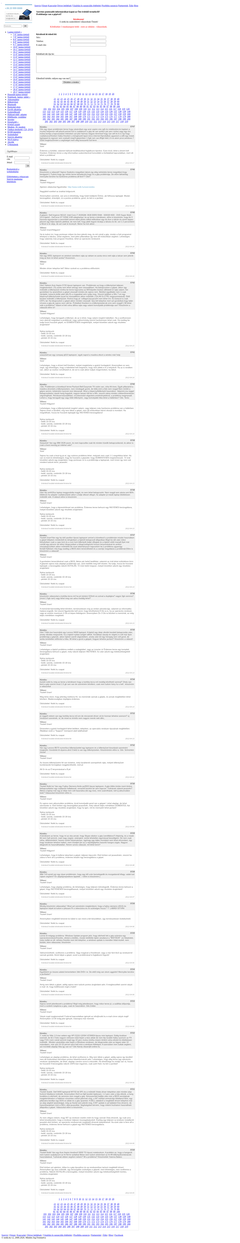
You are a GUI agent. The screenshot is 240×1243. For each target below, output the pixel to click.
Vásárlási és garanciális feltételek (86, 5)
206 (68, 121)
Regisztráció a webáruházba (13, 170)
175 (106, 116)
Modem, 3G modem (16, 127)
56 (105, 101)
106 (67, 109)
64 (65, 104)
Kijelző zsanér (14, 124)
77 (108, 104)
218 (122, 121)
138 (120, 111)
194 (102, 119)
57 (108, 101)
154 (102, 114)
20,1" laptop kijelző (21, 92)
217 (117, 121)
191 (88, 119)
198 (120, 119)
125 (62, 111)
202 (51, 121)
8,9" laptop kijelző (21, 42)
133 (97, 111)
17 (103, 94)
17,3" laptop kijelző (21, 87)
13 (90, 94)
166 (66, 116)
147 (71, 114)
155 (106, 114)
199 (124, 119)
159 (124, 114)
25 (68, 99)
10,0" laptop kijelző (21, 47)
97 (108, 106)
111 (89, 109)
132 (93, 111)
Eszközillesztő (14, 112)
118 (119, 109)
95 (101, 106)
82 (58, 106)
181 (44, 119)
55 (101, 101)
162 (48, 116)
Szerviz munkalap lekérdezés (14, 180)
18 (106, 94)
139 (124, 111)
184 (57, 119)
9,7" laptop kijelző (21, 44)
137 (115, 111)
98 (111, 106)
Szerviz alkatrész (15, 137)
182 (48, 119)
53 (95, 101)
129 (80, 111)
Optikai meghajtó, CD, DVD (20, 129)
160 (128, 114)
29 (81, 99)
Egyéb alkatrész (14, 109)
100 (118, 106)
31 (88, 99)
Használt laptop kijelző (18, 94)
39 (115, 99)
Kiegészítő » (13, 122)
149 (80, 114)
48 (78, 101)
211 (90, 121)
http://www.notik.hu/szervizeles (81, 187)
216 (113, 121)
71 (88, 104)
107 (71, 109)
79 (115, 104)
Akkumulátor (13, 99)
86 (71, 106)
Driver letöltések (64, 5)
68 (78, 104)
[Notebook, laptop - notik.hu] (1, 2)
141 (44, 114)
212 (95, 121)
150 (84, 114)
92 (91, 106)
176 (111, 116)
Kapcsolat (52, 5)
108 (76, 109)
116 (110, 109)
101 (45, 109)
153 (97, 114)
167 (71, 116)
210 (86, 121)
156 (111, 114)
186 (66, 119)
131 (88, 111)
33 (95, 99)
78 (111, 104)
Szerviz (37, 5)
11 (83, 94)
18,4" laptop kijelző (21, 89)
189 (80, 119)
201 (46, 121)
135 (106, 111)
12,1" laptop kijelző (21, 59)
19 (110, 94)
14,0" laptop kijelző (21, 67)
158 (120, 114)
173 (97, 116)
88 (78, 106)
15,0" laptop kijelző (21, 72)
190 (84, 119)
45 (68, 101)
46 (71, 101)
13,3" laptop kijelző (21, 62)
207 (73, 121)
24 (65, 99)
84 (64, 106)
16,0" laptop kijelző (21, 79)
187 (71, 119)
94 (98, 106)
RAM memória (14, 132)
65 (68, 104)
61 (55, 104)
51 (88, 101)
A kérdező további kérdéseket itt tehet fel (56, 163)
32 (91, 99)
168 (75, 116)
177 (115, 116)
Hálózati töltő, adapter (17, 114)
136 (111, 111)
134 (102, 111)
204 (60, 121)
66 (71, 104)
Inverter (11, 119)
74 (98, 104)
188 (75, 119)
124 (57, 111)
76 (105, 104)
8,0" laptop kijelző (21, 39)
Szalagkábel (13, 134)
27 (75, 99)
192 (93, 119)
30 (85, 99)
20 (113, 94)
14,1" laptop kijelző (21, 69)
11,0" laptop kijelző (21, 54)
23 (61, 99)
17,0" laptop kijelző (21, 84)
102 (49, 109)
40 (118, 99)
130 (84, 111)
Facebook (119, 1235)
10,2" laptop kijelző (21, 52)
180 (128, 116)
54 (98, 101)
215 (108, 121)
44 (65, 101)
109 (80, 109)
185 (62, 119)
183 (53, 119)
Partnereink (123, 5)
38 (111, 99)
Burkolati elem (14, 107)
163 (53, 116)
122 (48, 111)
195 (106, 119)
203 (55, 121)
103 (54, 109)
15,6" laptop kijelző (21, 77)
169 (80, 116)
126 (66, 111)
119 (123, 109)
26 (71, 99)
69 (81, 104)
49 (81, 101)
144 (57, 114)
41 (55, 101)
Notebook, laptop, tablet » (19, 97)
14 (93, 94)
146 (66, 114)
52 (91, 101)
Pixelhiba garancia (110, 5)
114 (102, 109)
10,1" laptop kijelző (21, 49)
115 (106, 109)
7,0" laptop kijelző (21, 34)
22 (58, 99)
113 (97, 109)
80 (118, 104)
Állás (131, 5)
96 (104, 106)
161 (44, 116)
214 (104, 121)
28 (78, 99)
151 (88, 114)
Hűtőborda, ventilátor (17, 117)
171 (88, 116)
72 (91, 104)
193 (97, 119)
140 (128, 111)
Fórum (44, 5)
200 (128, 119)
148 (75, 114)
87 (74, 106)
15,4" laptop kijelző (21, 74)
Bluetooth (12, 104)
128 (75, 111)
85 (68, 106)
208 (77, 121)
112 (93, 109)
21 (55, 99)
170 (84, 116)
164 (57, 116)
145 (62, 114)
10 (80, 94)
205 (64, 121)
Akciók (11, 142)
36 (105, 99)
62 (58, 104)
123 (53, 111)
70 (85, 104)
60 (118, 101)
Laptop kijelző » (15, 32)
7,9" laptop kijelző (21, 37)
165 (62, 116)
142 (48, 114)
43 (61, 101)
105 (62, 109)
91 (88, 106)
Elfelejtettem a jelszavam (17, 176)
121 (44, 111)
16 (100, 94)
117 (115, 109)
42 (58, 101)
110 (85, 109)
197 (115, 119)
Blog (136, 5)
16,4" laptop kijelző (21, 82)
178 (120, 116)
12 (86, 94)
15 (96, 94)
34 (98, 99)
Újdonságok (13, 144)
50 (85, 101)
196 (111, 119)
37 (108, 99)
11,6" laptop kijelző (21, 57)
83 (61, 106)
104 (58, 109)
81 (54, 106)
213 (99, 121)
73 (95, 104)
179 (124, 116)
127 (71, 111)
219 (126, 121)
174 (102, 116)
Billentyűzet (13, 102)
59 (115, 101)
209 (82, 121)
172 (93, 116)
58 (111, 101)
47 (75, 101)
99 (114, 106)
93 (94, 106)
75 (101, 104)
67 (75, 104)
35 (101, 99)
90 (84, 106)
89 (81, 106)
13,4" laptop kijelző (21, 64)
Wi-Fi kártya (13, 139)
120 (128, 109)
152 (93, 114)
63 (61, 104)
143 (53, 114)
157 (115, 114)
